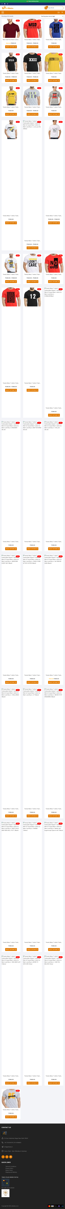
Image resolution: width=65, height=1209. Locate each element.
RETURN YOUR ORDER (8, 1188)
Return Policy (9, 1170)
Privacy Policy (9, 1168)
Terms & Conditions (10, 1166)
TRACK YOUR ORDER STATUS (10, 1177)
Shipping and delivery (11, 1172)
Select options (10, 46)
